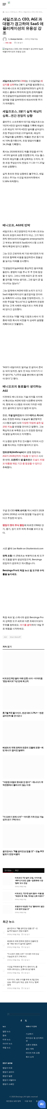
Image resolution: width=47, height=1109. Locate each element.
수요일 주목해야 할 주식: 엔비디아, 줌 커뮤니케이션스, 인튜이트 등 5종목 (22, 967)
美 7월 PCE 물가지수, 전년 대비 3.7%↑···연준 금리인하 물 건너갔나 (23, 714)
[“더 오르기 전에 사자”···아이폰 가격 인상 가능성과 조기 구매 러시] (23, 801)
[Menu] (4, 4)
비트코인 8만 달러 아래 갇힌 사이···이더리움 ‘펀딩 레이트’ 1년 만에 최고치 (23, 680)
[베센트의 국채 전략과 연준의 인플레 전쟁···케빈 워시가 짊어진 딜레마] (23, 732)
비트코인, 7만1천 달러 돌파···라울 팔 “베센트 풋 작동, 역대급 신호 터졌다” (29, 894)
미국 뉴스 (13, 12)
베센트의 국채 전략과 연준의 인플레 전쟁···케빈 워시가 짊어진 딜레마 (23, 749)
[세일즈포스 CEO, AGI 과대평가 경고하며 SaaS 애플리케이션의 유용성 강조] (23, 61)
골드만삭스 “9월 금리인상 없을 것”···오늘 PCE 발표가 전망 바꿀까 (23, 853)
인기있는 (8, 870)
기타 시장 (8, 43)
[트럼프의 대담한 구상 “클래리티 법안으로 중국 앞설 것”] (8, 909)
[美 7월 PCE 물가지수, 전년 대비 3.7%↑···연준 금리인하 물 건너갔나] (23, 697)
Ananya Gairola (16, 39)
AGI (5, 637)
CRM (22, 80)
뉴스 (7, 12)
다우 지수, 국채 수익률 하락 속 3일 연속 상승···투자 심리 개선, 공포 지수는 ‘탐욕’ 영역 (23, 982)
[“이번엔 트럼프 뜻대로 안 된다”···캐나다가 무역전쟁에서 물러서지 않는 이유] (23, 767)
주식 (20, 12)
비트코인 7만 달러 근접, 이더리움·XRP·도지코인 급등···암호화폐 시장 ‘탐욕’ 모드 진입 (29, 880)
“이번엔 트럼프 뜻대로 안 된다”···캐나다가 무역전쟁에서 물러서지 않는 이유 (23, 783)
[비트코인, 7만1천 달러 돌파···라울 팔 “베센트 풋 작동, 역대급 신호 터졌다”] (8, 896)
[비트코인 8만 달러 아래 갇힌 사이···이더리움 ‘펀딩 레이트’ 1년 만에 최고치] (23, 663)
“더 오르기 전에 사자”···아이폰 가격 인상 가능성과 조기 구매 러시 (23, 818)
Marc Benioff (15, 637)
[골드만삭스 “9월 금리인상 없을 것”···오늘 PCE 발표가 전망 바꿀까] (23, 836)
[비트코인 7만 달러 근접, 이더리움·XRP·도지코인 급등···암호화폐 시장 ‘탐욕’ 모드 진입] (8, 880)
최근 (17, 870)
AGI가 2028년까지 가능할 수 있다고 (20, 455)
